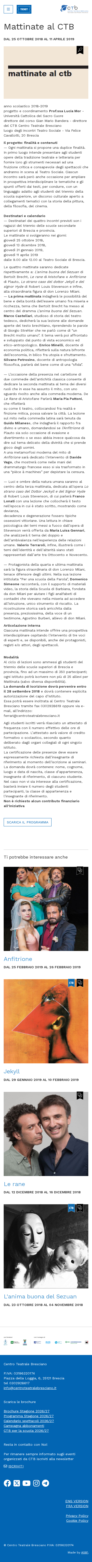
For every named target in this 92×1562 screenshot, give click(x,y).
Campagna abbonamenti (24, 1426)
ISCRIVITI (16, 1466)
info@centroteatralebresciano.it (30, 1388)
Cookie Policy (77, 1520)
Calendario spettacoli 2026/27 (29, 1421)
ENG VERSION (76, 1501)
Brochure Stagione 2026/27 (27, 1411)
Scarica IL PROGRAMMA (27, 822)
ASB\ (84, 1552)
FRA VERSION (77, 1506)
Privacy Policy (77, 1516)
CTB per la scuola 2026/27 (26, 1431)
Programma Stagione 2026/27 (29, 1416)
